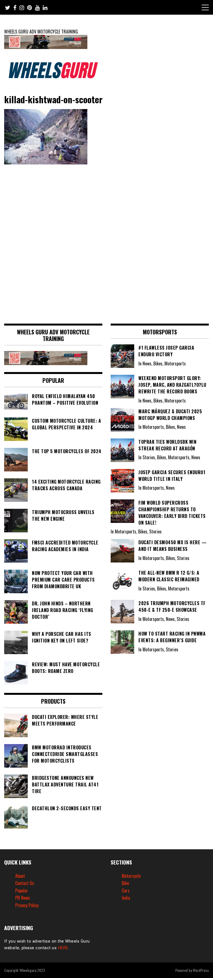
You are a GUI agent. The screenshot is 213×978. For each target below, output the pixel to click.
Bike (125, 883)
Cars (126, 890)
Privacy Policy (27, 905)
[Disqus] (106, 242)
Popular (21, 890)
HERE (63, 947)
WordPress (201, 970)
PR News (22, 897)
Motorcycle (131, 876)
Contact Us (24, 883)
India (126, 897)
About (20, 876)
